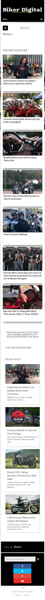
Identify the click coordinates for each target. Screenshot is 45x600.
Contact (27, 595)
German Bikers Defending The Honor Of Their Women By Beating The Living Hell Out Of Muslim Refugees (22, 276)
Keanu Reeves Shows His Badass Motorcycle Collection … (20, 390)
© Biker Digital (16, 591)
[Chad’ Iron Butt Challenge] (22, 220)
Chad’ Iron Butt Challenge (15, 234)
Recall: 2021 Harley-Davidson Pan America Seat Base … (21, 475)
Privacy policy (28, 591)
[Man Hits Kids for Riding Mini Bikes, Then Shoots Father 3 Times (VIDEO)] (22, 297)
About (17, 595)
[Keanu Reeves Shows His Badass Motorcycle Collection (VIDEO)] (22, 67)
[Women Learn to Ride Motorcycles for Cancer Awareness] (22, 182)
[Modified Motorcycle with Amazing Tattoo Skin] (22, 144)
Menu (5, 19)
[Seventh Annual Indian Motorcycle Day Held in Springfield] (22, 105)
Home (7, 547)
